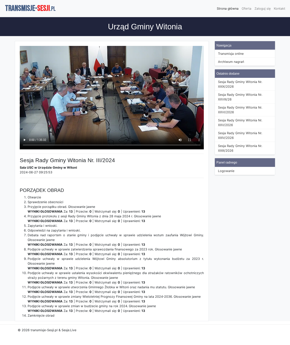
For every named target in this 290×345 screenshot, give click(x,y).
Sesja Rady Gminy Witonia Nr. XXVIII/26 (240, 97)
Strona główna (228, 8)
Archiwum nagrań (231, 62)
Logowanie (226, 171)
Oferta (246, 8)
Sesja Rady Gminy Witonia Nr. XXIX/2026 (240, 84)
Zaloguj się (262, 8)
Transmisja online (231, 54)
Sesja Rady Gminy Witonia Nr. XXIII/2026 (240, 148)
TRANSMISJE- (30, 8)
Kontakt (279, 8)
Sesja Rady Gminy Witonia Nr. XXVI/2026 (240, 109)
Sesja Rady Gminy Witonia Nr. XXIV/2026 (240, 135)
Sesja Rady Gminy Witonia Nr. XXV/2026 (240, 122)
